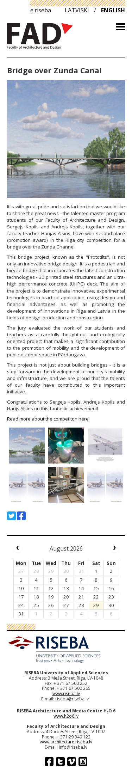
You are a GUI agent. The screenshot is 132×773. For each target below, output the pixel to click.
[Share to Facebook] (21, 515)
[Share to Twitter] (11, 515)
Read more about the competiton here (48, 419)
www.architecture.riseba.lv (66, 742)
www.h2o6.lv (66, 716)
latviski (77, 10)
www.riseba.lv (66, 694)
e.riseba (40, 10)
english (113, 10)
